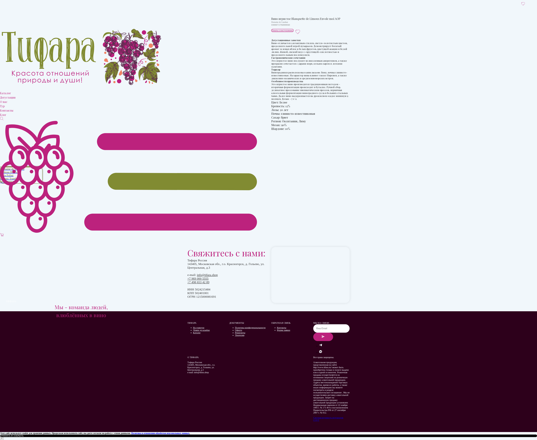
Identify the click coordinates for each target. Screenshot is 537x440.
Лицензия (239, 335)
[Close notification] (2, 438)
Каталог (197, 333)
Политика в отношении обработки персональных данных (160, 433)
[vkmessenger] (320, 352)
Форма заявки (283, 330)
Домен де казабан (201, 330)
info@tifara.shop (207, 275)
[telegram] (320, 346)
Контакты (281, 328)
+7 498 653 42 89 (198, 282)
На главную (198, 328)
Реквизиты (240, 333)
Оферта (238, 330)
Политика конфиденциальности (250, 328)
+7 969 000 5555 (198, 278)
